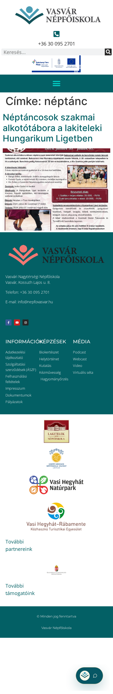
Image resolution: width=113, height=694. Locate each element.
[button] (56, 83)
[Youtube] (17, 322)
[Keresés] (108, 52)
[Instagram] (25, 322)
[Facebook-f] (8, 322)
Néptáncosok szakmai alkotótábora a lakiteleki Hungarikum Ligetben (52, 128)
